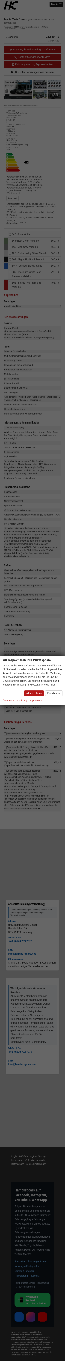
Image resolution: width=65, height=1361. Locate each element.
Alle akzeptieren (34, 693)
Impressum (36, 700)
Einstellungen (53, 693)
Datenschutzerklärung (15, 700)
